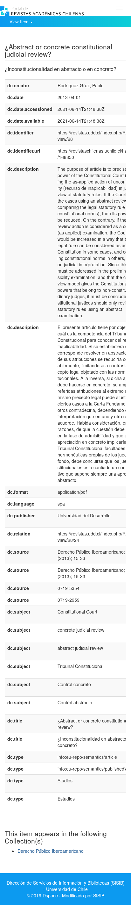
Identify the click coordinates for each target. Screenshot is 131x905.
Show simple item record (29, 36)
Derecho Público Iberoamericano (50, 851)
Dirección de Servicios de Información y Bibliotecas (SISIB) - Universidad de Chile (66, 886)
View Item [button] (20, 21)
